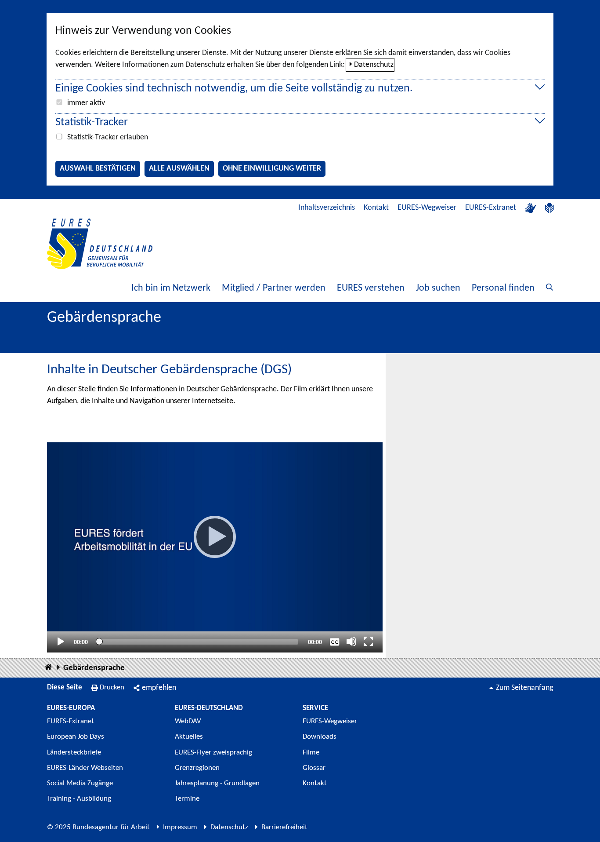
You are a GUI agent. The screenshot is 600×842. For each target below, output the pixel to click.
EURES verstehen (371, 288)
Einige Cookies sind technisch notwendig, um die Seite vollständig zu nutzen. (234, 89)
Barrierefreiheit (284, 827)
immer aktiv (86, 103)
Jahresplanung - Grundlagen (217, 783)
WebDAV (188, 721)
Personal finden (503, 288)
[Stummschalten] (351, 641)
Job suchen (438, 288)
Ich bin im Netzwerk (170, 288)
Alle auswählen (179, 168)
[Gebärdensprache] (530, 208)
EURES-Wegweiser (427, 208)
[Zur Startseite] (99, 244)
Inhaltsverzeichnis (326, 208)
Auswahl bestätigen (98, 168)
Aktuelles (189, 736)
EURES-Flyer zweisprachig (213, 752)
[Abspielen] (215, 537)
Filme (311, 752)
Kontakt (376, 208)
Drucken (112, 687)
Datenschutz (374, 65)
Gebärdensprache (94, 668)
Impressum (180, 827)
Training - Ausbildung (79, 798)
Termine (187, 798)
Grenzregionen (197, 768)
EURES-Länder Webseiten (85, 768)
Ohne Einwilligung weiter (272, 168)
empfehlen (159, 688)
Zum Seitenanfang (524, 688)
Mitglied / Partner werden (273, 288)
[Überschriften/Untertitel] (335, 641)
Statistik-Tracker (91, 122)
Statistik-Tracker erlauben (107, 137)
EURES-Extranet (490, 208)
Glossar (314, 768)
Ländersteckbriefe (74, 752)
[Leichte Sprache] (549, 208)
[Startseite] (48, 667)
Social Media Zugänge (80, 783)
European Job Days (75, 736)
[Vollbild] (368, 641)
